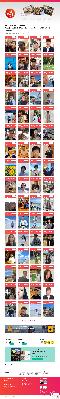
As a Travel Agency (7, 387)
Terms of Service (21, 396)
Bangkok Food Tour (46, 371)
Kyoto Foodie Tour (29, 371)
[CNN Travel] (45, 381)
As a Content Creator (8, 389)
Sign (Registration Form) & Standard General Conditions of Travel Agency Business (45, 396)
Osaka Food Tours (37, 374)
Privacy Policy (26, 396)
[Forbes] (41, 383)
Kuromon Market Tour (38, 372)
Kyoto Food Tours (29, 374)
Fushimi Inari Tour (30, 373)
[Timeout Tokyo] (41, 381)
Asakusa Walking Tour (21, 371)
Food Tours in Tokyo (21, 373)
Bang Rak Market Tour (46, 373)
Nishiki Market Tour (30, 372)
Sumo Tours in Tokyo (21, 374)
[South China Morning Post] (45, 383)
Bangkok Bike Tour (46, 372)
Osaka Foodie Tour (37, 371)
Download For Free (37, 358)
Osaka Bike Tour (37, 373)
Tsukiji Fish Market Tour (21, 372)
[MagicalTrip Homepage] (7, 1)
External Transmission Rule (32, 396)
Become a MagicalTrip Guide (9, 386)
